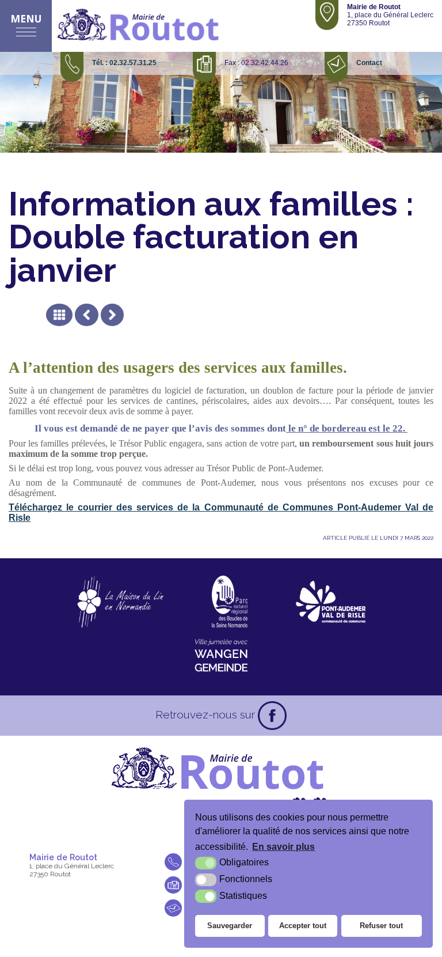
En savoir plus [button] (283, 847)
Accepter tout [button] (302, 925)
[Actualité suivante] (112, 315)
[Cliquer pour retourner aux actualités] (59, 315)
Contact (369, 63)
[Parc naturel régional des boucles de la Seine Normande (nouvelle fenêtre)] (229, 601)
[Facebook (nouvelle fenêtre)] (272, 715)
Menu (26, 18)
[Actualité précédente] (86, 315)
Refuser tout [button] (381, 925)
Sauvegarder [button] (229, 925)
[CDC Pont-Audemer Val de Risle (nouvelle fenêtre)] (330, 601)
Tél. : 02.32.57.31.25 (124, 63)
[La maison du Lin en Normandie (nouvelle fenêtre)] (120, 601)
